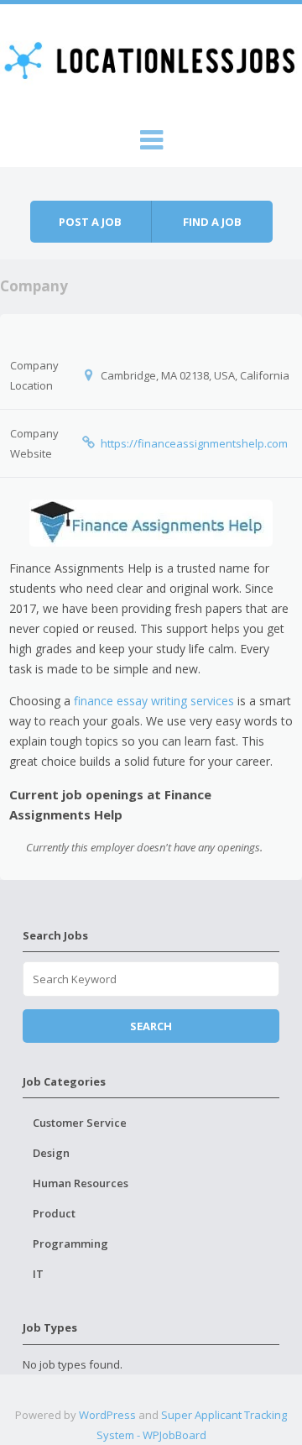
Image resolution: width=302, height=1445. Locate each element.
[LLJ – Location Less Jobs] (151, 59)
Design (51, 1152)
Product (54, 1213)
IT (38, 1273)
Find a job (212, 221)
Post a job (90, 221)
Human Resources (80, 1183)
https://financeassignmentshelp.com (194, 443)
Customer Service (80, 1122)
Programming (70, 1243)
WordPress (107, 1414)
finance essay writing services (154, 701)
